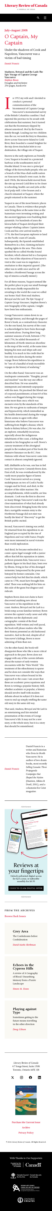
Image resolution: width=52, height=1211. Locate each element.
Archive (26, 1128)
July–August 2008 (16, 30)
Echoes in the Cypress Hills (23, 967)
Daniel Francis (12, 64)
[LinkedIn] (39, 1077)
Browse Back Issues (15, 916)
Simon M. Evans (21, 989)
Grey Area (20, 931)
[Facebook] (30, 1077)
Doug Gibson (19, 1029)
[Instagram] (21, 1077)
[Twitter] (12, 1077)
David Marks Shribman (24, 945)
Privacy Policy (26, 1133)
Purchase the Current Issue (26, 1122)
